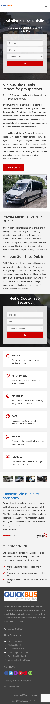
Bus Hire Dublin (15, 641)
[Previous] (8, 191)
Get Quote (24, 695)
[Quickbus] (6, 6)
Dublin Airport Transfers (18, 652)
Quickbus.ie (23, 701)
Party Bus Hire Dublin (17, 656)
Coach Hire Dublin (16, 649)
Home (15, 695)
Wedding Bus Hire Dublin (19, 660)
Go (25, 63)
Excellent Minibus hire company (21, 496)
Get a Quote (13, 167)
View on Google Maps (12, 686)
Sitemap (33, 695)
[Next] (42, 191)
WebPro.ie (34, 701)
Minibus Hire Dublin (16, 645)
